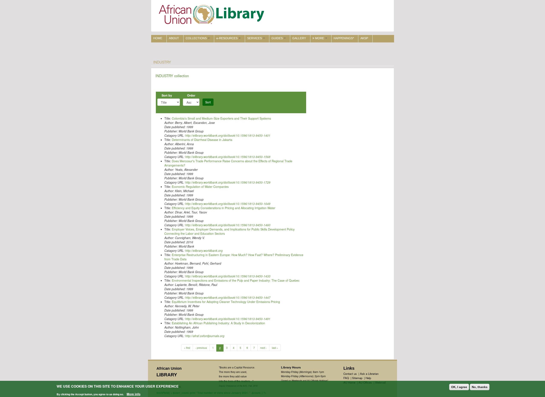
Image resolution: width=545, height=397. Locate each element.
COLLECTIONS (197, 38)
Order (191, 95)
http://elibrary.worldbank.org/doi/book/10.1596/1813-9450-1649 (227, 203)
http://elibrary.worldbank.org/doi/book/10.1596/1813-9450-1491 (227, 319)
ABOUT (174, 38)
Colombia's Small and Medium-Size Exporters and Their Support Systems (221, 118)
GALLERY (299, 38)
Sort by (167, 95)
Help (368, 378)
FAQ (346, 378)
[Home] (212, 15)
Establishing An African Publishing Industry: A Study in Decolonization (218, 323)
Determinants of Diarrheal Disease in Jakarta (202, 140)
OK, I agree (459, 387)
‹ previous (201, 347)
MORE (319, 38)
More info (134, 394)
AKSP (364, 38)
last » (275, 347)
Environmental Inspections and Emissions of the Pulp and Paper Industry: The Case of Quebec (236, 280)
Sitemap (357, 378)
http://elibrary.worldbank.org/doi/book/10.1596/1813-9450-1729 (227, 182)
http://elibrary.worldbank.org (204, 250)
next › (263, 347)
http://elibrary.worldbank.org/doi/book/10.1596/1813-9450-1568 (227, 157)
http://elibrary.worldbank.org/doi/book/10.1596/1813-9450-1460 (227, 225)
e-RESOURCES (227, 38)
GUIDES (277, 38)
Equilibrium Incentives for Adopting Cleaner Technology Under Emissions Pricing (226, 302)
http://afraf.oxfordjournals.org (204, 336)
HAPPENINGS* (344, 38)
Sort (208, 102)
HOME (157, 38)
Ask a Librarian (369, 374)
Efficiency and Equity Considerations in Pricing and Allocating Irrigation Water (223, 208)
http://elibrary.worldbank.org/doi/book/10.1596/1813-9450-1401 (227, 135)
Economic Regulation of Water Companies (200, 186)
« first (187, 347)
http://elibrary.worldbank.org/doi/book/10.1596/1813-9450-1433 (227, 276)
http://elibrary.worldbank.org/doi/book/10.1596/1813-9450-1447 (227, 297)
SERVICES (255, 38)
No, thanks (480, 387)
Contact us (350, 374)
